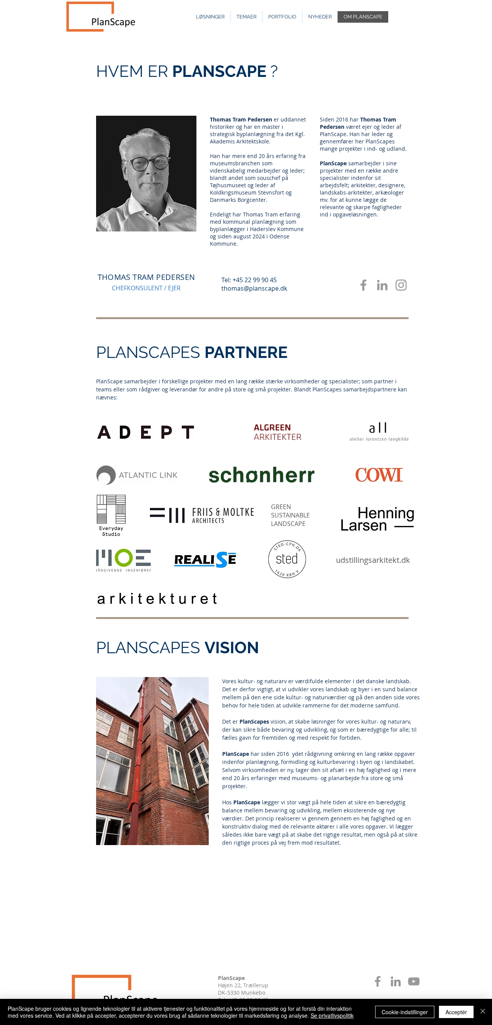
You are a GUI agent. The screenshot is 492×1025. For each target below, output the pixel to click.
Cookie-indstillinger (405, 1012)
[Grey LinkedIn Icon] (382, 285)
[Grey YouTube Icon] (414, 981)
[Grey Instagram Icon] (401, 285)
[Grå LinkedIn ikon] (396, 981)
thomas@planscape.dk (254, 288)
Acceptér (456, 1012)
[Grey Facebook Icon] (363, 285)
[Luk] (482, 1012)
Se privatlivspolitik (332, 1015)
